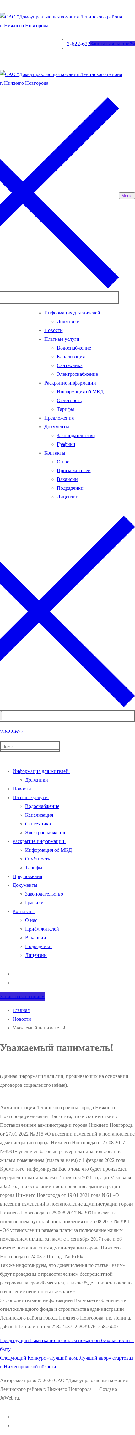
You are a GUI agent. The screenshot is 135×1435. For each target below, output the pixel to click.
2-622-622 (78, 44)
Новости (22, 1019)
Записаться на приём (112, 43)
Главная (21, 1010)
